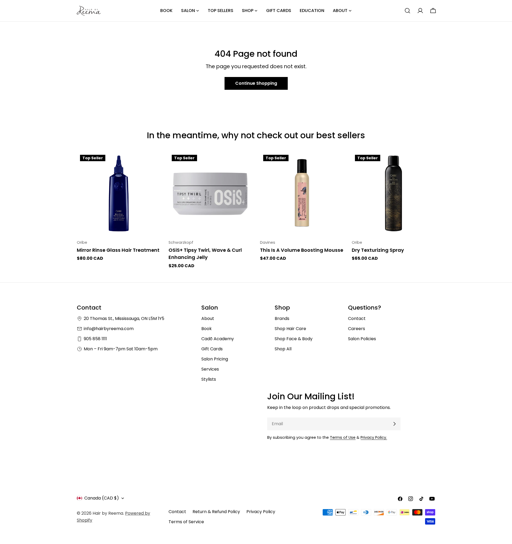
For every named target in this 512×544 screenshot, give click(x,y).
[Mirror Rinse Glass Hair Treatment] (119, 193)
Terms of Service (186, 522)
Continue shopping (256, 83)
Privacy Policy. (374, 437)
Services (210, 369)
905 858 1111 (95, 339)
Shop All (283, 349)
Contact (357, 318)
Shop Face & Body (294, 339)
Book (206, 329)
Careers (356, 329)
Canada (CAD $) (101, 498)
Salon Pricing (214, 359)
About (207, 318)
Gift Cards (212, 349)
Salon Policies (362, 339)
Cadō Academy (217, 339)
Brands (282, 318)
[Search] (407, 10)
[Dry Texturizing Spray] (393, 193)
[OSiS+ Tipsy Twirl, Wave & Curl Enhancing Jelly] (210, 193)
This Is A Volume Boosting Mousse (301, 250)
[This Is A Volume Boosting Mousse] (302, 193)
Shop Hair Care (290, 329)
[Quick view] (152, 163)
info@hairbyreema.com (109, 329)
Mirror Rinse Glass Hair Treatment (118, 250)
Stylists (208, 379)
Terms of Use (342, 437)
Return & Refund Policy (216, 512)
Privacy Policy (260, 512)
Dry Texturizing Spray (378, 250)
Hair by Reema (108, 513)
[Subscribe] (394, 423)
